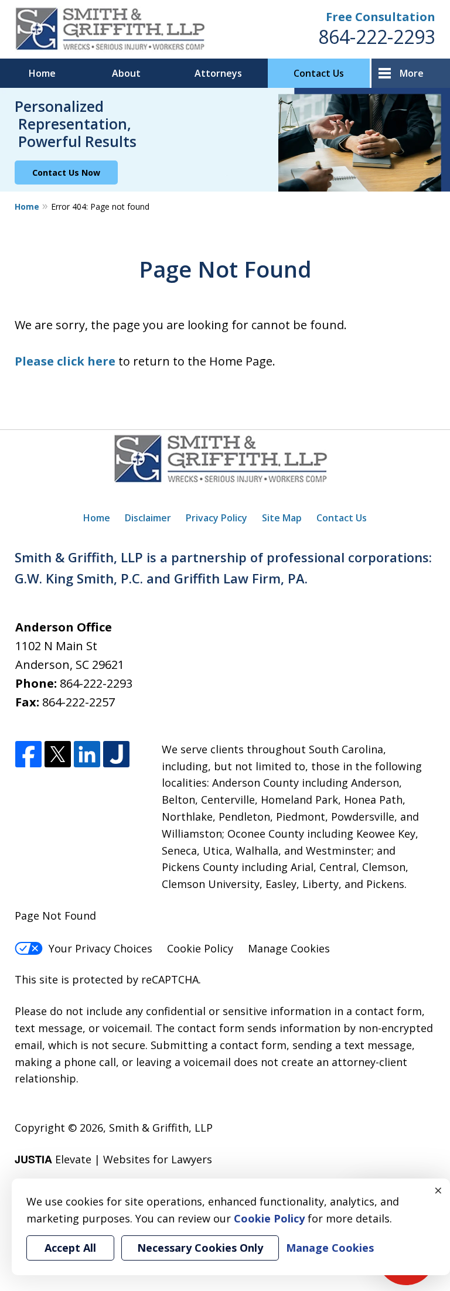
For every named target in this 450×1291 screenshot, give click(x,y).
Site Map (282, 517)
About (126, 73)
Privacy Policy (216, 517)
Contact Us (319, 73)
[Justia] (116, 755)
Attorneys (218, 73)
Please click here (65, 361)
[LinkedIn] (87, 755)
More (412, 73)
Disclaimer (148, 517)
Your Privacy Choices (100, 948)
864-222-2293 (376, 36)
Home (42, 73)
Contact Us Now (66, 172)
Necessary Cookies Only (200, 1248)
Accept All (70, 1248)
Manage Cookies (289, 948)
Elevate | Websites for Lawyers (113, 1159)
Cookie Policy (200, 948)
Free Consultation (380, 17)
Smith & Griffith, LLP (161, 1128)
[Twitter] (58, 755)
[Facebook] (28, 755)
